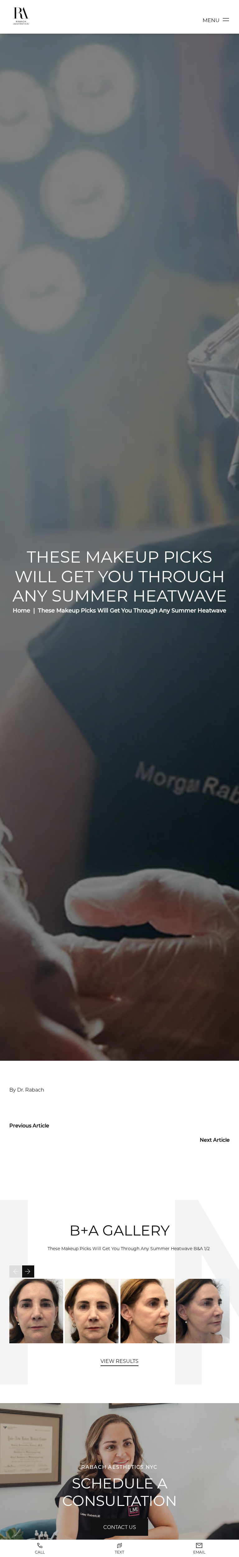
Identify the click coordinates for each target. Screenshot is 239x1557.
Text (119, 1552)
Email (199, 1552)
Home (21, 610)
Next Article (215, 1139)
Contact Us (119, 1527)
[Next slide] (28, 1271)
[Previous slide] (15, 1271)
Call (40, 1552)
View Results (119, 1361)
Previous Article (29, 1125)
